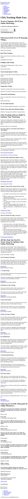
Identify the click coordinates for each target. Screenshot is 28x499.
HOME (5, 6)
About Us (5, 490)
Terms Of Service (7, 492)
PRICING (5, 8)
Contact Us (6, 494)
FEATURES (6, 7)
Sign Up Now (7, 2)
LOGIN (5, 12)
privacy (19, 34)
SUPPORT (6, 11)
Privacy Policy (6, 493)
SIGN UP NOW (7, 14)
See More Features (5, 400)
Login (2, 2)
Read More (3, 266)
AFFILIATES (6, 10)
